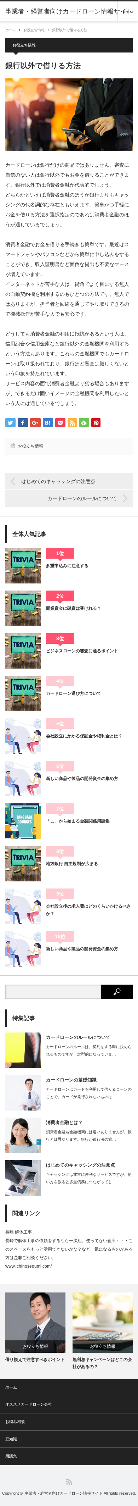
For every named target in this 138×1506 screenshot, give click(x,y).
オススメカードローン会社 (28, 1404)
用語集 (11, 1456)
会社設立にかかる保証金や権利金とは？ (84, 735)
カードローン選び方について (73, 693)
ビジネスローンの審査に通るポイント (82, 650)
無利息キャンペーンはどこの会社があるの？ (102, 1363)
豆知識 (11, 1439)
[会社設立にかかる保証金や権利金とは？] (23, 736)
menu (128, 11)
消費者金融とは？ (64, 1122)
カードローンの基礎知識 (71, 1080)
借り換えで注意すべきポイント (35, 1359)
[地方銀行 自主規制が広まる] (23, 863)
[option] (35, 1327)
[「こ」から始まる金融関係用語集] (23, 821)
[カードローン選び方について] (23, 693)
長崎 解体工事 (18, 1232)
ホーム (11, 1387)
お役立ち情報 (34, 30)
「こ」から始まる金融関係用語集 (78, 821)
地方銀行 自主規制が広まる (72, 863)
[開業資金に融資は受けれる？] (23, 608)
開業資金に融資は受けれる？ (73, 608)
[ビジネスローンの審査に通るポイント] (23, 651)
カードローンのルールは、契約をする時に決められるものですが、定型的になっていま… (89, 1050)
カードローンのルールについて (82, 498)
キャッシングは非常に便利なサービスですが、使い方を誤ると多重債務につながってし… (89, 1178)
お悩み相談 (15, 1421)
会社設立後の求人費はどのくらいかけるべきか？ (88, 910)
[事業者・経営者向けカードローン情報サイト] (69, 11)
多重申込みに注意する (67, 565)
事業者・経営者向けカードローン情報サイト (64, 1493)
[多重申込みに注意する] (23, 565)
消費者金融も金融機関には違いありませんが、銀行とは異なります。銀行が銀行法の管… (89, 1135)
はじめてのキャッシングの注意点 (58, 481)
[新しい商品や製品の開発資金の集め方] (23, 778)
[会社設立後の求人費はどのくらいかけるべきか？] (23, 906)
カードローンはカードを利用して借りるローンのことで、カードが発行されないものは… (89, 1093)
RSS (69, 1482)
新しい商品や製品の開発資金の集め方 (82, 778)
